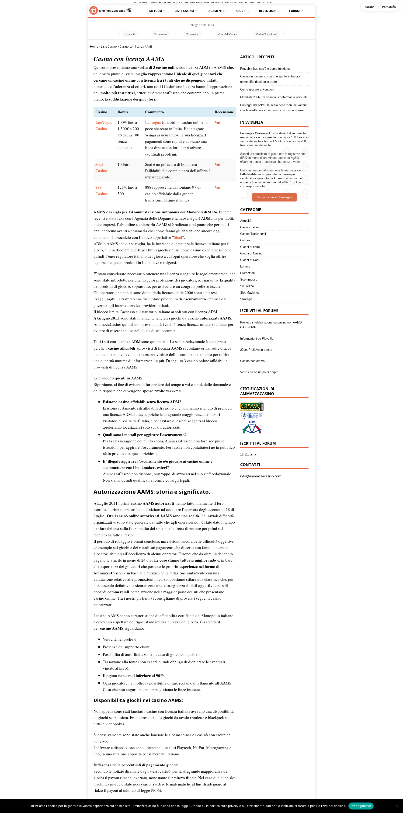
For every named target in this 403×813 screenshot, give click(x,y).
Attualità (130, 34)
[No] (397, 806)
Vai (217, 122)
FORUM (294, 11)
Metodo (155, 11)
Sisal (178, 237)
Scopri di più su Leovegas (274, 197)
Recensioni (268, 11)
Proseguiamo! (361, 806)
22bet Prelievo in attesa (256, 333)
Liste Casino (184, 11)
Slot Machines (250, 292)
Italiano (369, 7)
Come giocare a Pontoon (257, 89)
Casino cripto (249, 367)
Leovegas (153, 122)
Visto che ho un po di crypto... (260, 356)
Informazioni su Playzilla (256, 322)
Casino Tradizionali (266, 34)
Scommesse (160, 34)
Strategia (246, 299)
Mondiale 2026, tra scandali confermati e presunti (273, 97)
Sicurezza (247, 286)
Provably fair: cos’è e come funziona (265, 68)
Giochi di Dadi (249, 260)
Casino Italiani (249, 227)
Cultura (245, 240)
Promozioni (192, 34)
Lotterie (245, 266)
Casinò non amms (252, 345)
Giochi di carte (250, 247)
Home (94, 47)
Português (389, 7)
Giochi (241, 11)
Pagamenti (215, 11)
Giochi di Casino (227, 34)
